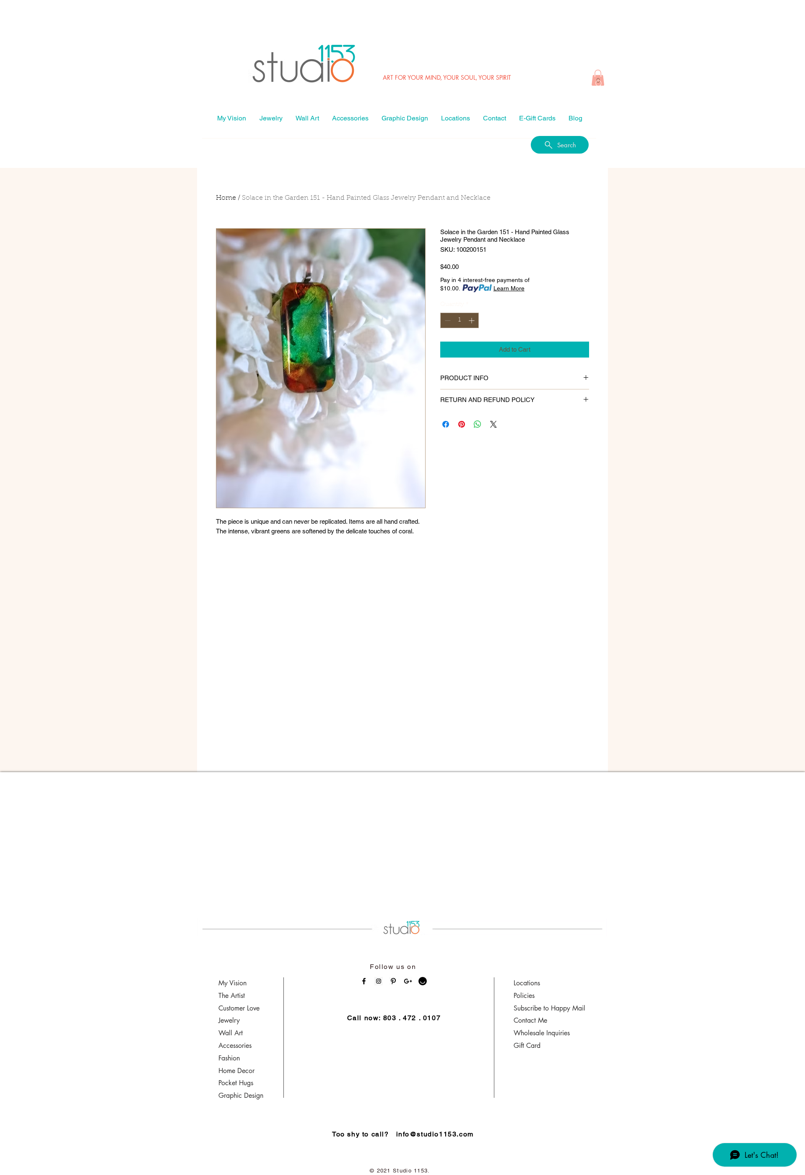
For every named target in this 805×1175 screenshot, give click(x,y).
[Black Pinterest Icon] (393, 981)
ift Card (529, 1045)
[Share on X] (493, 424)
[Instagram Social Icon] (378, 981)
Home (226, 198)
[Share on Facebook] (446, 424)
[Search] (599, 84)
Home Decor (236, 1070)
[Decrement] (446, 320)
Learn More (509, 288)
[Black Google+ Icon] (408, 981)
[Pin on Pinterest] (462, 424)
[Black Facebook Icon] (364, 981)
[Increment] (472, 320)
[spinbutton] (459, 320)
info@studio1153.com (435, 1134)
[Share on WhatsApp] (478, 424)
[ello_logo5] (422, 981)
